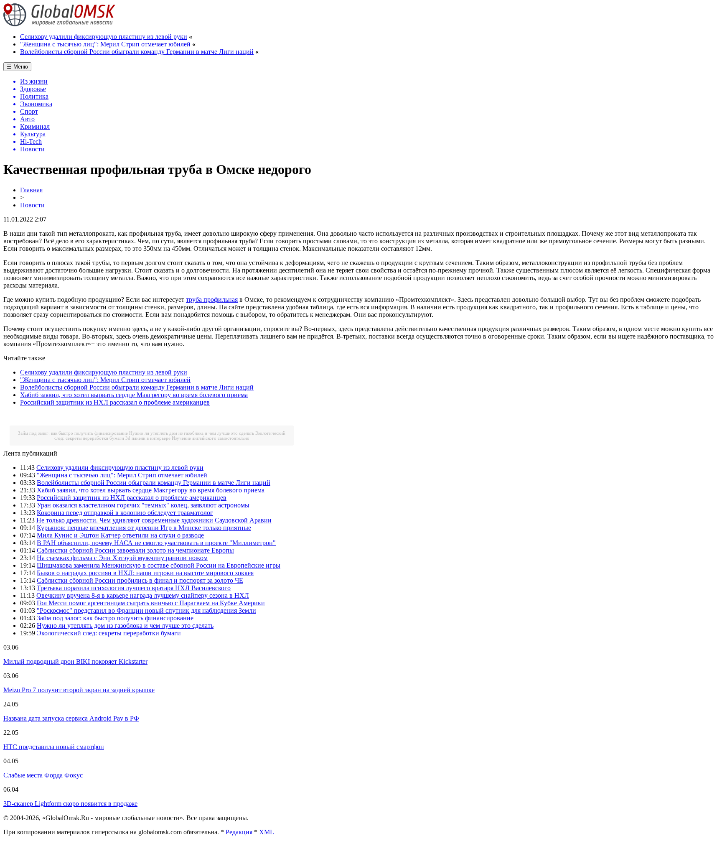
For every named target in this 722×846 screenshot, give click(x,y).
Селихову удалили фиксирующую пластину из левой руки (103, 36)
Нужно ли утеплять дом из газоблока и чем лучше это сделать (191, 433)
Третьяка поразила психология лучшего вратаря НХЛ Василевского (134, 587)
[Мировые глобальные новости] (59, 24)
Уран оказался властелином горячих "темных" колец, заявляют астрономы (143, 505)
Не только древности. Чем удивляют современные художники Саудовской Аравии (154, 520)
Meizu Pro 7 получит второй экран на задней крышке (79, 689)
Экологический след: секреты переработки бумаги (109, 633)
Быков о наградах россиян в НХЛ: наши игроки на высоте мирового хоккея (145, 572)
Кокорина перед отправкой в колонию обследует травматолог (125, 512)
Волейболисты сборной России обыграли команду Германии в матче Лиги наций (137, 51)
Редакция (239, 832)
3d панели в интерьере (147, 438)
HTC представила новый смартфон (53, 746)
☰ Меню (17, 67)
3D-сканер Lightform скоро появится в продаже (70, 803)
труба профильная (212, 299)
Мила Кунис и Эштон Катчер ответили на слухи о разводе (120, 535)
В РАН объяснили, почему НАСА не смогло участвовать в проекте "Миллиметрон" (156, 542)
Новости (32, 205)
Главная (31, 190)
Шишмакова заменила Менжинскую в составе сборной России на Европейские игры (158, 565)
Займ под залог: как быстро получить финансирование (73, 433)
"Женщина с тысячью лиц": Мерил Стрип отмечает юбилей (105, 44)
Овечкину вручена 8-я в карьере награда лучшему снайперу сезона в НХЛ (142, 595)
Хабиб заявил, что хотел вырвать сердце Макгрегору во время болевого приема (134, 394)
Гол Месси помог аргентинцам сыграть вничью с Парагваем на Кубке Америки (151, 602)
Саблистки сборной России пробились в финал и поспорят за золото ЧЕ (140, 580)
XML (266, 832)
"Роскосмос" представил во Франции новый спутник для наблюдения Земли (146, 610)
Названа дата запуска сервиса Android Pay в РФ (71, 718)
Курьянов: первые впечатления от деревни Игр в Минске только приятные (144, 527)
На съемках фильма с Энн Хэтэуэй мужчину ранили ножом (122, 557)
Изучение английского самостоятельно (210, 438)
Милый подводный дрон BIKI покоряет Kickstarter (75, 661)
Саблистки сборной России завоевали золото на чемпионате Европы (135, 550)
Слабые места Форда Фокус (43, 775)
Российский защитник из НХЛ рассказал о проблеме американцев (115, 402)
